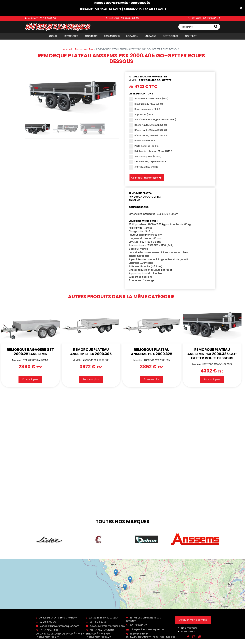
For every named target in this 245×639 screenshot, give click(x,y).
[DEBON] (146, 539)
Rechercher (187, 26)
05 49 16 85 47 (138, 625)
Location (132, 36)
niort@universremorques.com (148, 629)
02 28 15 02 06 (47, 621)
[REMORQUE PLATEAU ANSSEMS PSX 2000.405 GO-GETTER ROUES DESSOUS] (72, 95)
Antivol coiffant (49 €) (146, 167)
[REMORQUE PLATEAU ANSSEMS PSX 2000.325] (151, 323)
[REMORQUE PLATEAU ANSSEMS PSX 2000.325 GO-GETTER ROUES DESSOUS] (212, 323)
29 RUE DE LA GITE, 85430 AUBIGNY (57, 617)
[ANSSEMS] (195, 539)
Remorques (71, 36)
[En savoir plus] (122, 584)
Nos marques (189, 628)
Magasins (150, 36)
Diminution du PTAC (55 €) (148, 103)
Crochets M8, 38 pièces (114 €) (151, 161)
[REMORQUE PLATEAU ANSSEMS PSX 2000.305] (91, 323)
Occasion (91, 36)
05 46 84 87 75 (97, 621)
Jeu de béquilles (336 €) (147, 156)
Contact (191, 36)
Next (123, 95)
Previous (20, 95)
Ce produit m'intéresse (144, 177)
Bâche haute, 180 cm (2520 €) (150, 130)
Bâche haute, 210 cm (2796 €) (150, 135)
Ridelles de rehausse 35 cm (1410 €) (154, 151)
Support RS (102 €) (144, 114)
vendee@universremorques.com (59, 626)
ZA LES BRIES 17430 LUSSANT (103, 617)
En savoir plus (30, 379)
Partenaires (188, 631)
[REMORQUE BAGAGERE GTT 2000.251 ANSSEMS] (30, 323)
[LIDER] (49, 539)
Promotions (112, 36)
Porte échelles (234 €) (146, 146)
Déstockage (170, 36)
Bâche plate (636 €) (145, 140)
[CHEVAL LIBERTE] (98, 539)
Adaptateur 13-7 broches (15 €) (151, 98)
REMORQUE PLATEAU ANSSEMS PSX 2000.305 (91, 352)
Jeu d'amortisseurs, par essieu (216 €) (155, 119)
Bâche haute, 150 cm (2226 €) (150, 124)
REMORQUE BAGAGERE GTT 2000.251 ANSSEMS (30, 352)
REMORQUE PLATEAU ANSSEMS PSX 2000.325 (151, 352)
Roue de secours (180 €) (147, 109)
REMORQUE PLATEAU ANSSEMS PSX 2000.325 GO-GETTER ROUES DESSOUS (212, 354)
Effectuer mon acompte (193, 619)
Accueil (53, 36)
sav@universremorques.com (107, 626)
